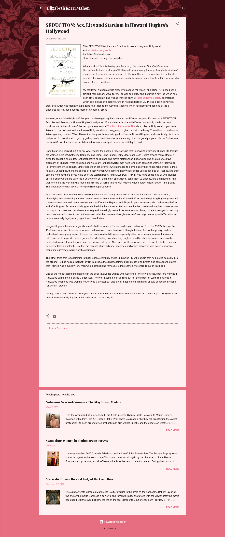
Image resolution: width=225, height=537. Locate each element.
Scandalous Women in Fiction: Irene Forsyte (77, 441)
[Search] (184, 9)
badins (119, 528)
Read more (172, 430)
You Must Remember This (121, 126)
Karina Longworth (101, 50)
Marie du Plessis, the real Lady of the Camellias (79, 479)
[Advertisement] (112, 356)
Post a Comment (58, 328)
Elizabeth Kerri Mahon (68, 8)
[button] (177, 24)
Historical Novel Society (148, 97)
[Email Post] (54, 317)
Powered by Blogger (114, 521)
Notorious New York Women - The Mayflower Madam (83, 402)
